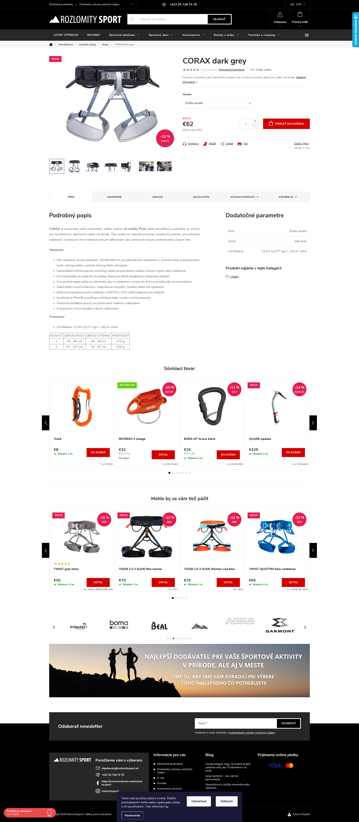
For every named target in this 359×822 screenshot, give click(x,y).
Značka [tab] (201, 196)
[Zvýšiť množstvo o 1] (255, 121)
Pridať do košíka (289, 124)
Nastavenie (132, 815)
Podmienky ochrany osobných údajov (99, 4)
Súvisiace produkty (242, 196)
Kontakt (161, 783)
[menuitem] (66, 35)
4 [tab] (179, 473)
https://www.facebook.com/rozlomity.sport (122, 783)
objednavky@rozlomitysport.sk (120, 768)
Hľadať (219, 19)
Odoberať (288, 723)
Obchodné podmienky (61, 4)
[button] (167, 638)
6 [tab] (186, 473)
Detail (163, 454)
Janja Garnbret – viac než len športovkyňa (221, 777)
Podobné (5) (286, 196)
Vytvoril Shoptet (301, 814)
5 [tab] (183, 473)
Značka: (301, 143)
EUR (298, 4)
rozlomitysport (110, 791)
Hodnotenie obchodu (169, 788)
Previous (45, 422)
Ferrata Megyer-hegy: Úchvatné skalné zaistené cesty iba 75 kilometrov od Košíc (227, 767)
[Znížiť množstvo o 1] (255, 126)
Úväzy (235, 277)
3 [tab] (176, 473)
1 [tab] (169, 473)
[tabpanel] (81, 422)
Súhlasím (226, 801)
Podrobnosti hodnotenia (231, 69)
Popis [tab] (71, 196)
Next (313, 422)
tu (167, 806)
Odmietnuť (198, 801)
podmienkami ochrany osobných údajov (252, 732)
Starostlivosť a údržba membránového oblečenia (227, 786)
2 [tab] (173, 473)
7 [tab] (190, 473)
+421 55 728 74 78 (113, 775)
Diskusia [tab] (157, 196)
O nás (160, 778)
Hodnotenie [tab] (114, 196)
